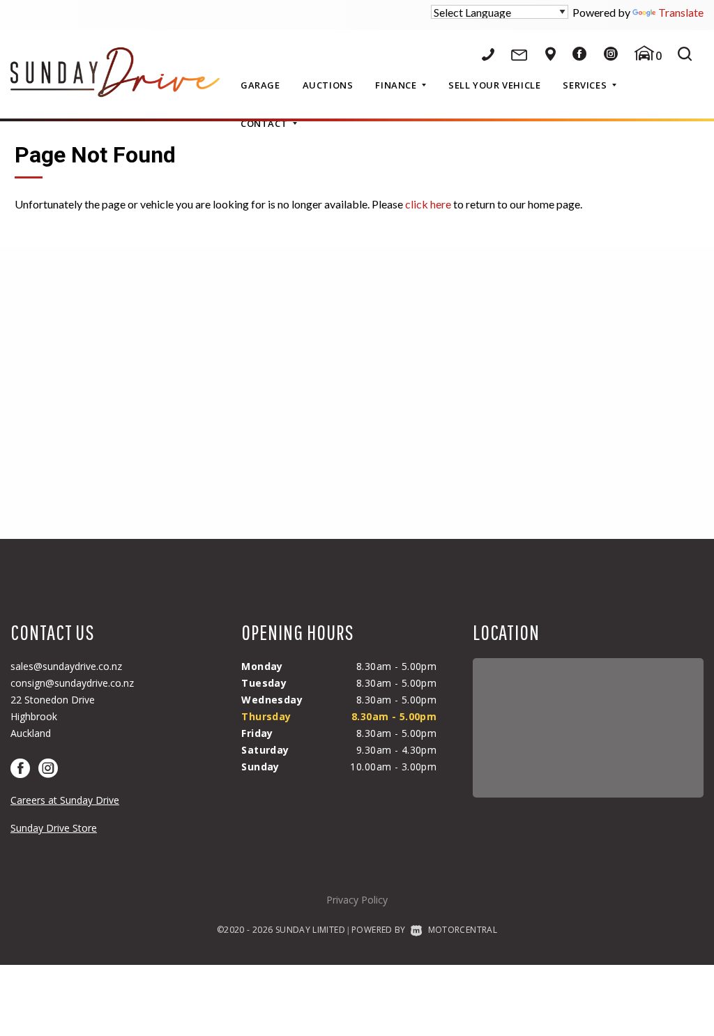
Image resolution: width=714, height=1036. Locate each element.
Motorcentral (462, 930)
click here (428, 204)
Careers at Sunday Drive (64, 800)
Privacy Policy (357, 899)
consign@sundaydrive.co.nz (72, 683)
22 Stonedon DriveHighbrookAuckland (52, 716)
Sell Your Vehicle (494, 85)
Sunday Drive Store (53, 828)
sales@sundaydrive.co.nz (66, 666)
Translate (681, 12)
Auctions (328, 85)
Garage (260, 85)
